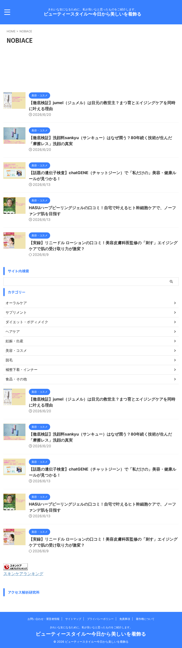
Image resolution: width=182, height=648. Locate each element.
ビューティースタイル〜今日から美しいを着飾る (92, 14)
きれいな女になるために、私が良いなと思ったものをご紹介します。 (91, 627)
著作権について (145, 619)
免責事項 (124, 619)
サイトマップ (73, 619)
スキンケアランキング (23, 573)
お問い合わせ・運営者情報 (43, 619)
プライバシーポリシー (100, 619)
